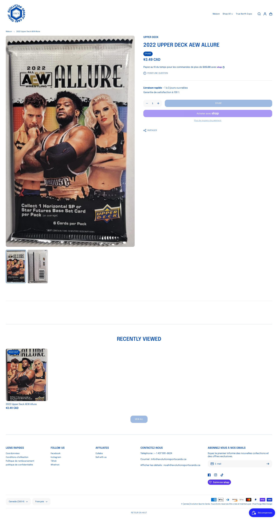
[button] (227, 13)
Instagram (56, 457)
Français (39, 502)
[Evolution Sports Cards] (16, 14)
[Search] (259, 14)
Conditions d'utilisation (17, 457)
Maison (9, 31)
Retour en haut (139, 513)
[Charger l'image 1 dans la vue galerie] (16, 266)
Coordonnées (13, 453)
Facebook (55, 453)
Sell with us (101, 457)
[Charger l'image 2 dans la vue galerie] (38, 266)
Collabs (99, 453)
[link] (139, 419)
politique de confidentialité (19, 465)
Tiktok (53, 461)
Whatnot (55, 465)
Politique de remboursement (20, 461)
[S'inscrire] (268, 463)
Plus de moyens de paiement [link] (207, 120)
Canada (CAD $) (16, 502)
